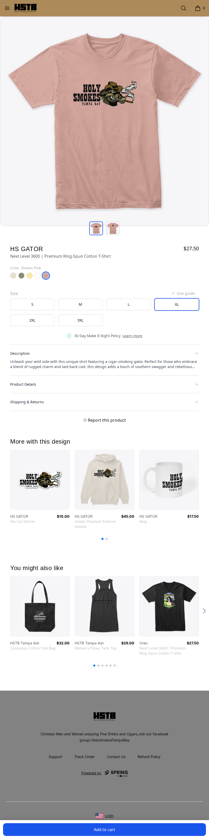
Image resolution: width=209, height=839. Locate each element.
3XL (80, 320)
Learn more (132, 335)
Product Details (23, 384)
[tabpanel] (104, 121)
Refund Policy (149, 756)
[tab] (96, 228)
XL (177, 304)
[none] (183, 293)
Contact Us (116, 756)
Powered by (91, 773)
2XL (32, 320)
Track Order (84, 756)
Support (55, 756)
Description (20, 353)
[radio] (32, 304)
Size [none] (14, 293)
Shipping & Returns (27, 401)
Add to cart (104, 829)
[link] (39, 480)
